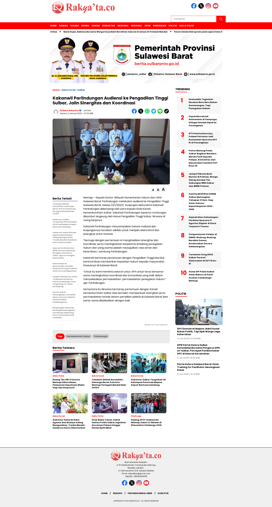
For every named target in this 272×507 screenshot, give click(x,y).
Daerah (63, 25)
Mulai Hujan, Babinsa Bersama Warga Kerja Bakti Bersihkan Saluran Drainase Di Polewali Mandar (102, 31)
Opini (147, 25)
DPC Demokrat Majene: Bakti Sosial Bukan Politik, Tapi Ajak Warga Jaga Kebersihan (198, 331)
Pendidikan (159, 25)
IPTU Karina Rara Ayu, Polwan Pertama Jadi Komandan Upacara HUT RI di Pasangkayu (203, 138)
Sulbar (74, 25)
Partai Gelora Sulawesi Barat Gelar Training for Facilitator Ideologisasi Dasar (198, 367)
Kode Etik (163, 493)
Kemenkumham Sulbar (78, 336)
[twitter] (201, 8)
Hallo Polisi (186, 25)
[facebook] (194, 8)
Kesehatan (108, 25)
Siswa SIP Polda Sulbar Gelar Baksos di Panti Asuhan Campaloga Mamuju (201, 276)
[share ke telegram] (154, 113)
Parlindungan (101, 336)
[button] (153, 190)
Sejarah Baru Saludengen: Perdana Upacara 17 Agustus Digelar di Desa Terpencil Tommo (203, 222)
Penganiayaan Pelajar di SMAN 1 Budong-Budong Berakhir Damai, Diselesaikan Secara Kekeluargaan (203, 240)
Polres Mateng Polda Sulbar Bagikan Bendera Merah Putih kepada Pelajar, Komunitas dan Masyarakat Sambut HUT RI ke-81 (203, 158)
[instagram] (209, 8)
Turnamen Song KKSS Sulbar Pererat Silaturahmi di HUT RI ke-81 (203, 259)
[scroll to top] (261, 502)
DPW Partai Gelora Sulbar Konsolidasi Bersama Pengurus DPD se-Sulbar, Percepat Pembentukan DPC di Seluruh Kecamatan (198, 349)
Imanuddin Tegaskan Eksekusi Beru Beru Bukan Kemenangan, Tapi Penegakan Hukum (203, 104)
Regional (136, 25)
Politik (173, 25)
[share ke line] (161, 113)
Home (53, 25)
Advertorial (68, 90)
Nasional (123, 25)
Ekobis (85, 25)
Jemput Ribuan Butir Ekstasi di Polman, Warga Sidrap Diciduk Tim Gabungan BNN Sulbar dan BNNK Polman (203, 179)
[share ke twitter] (141, 113)
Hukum (96, 25)
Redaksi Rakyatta (69, 110)
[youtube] (216, 8)
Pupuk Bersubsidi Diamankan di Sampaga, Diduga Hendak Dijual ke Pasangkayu (203, 121)
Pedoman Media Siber (140, 493)
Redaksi (117, 493)
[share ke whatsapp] (148, 113)
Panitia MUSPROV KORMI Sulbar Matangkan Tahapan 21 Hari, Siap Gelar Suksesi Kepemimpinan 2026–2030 (202, 201)
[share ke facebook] (135, 113)
